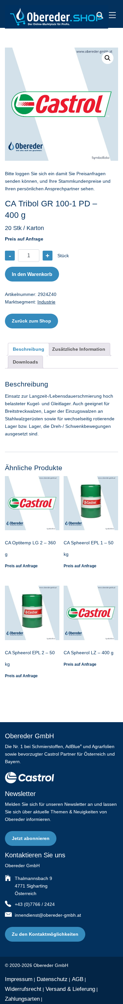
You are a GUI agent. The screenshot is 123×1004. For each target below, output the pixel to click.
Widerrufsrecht (23, 989)
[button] (107, 58)
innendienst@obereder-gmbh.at (48, 915)
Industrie (46, 301)
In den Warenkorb (32, 274)
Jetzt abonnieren (31, 838)
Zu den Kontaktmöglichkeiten (45, 934)
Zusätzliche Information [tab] (78, 349)
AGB (77, 979)
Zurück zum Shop (31, 321)
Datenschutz (52, 979)
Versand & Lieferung (70, 989)
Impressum (18, 979)
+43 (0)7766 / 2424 (35, 904)
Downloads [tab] (25, 362)
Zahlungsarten (22, 999)
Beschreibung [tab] (28, 349)
